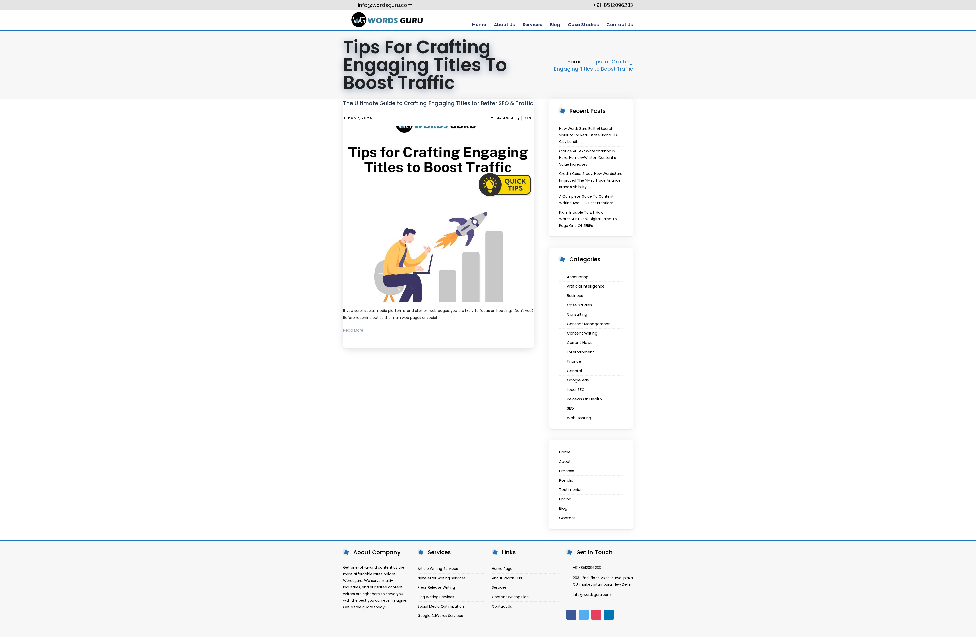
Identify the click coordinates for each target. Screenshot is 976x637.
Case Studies (579, 305)
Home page (502, 568)
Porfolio (566, 480)
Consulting (577, 314)
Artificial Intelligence (586, 286)
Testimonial (570, 489)
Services (499, 587)
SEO (527, 118)
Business (575, 295)
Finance (574, 361)
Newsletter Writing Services (442, 578)
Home (575, 61)
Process (566, 470)
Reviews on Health (584, 399)
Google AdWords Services (440, 615)
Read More (353, 330)
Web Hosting (579, 417)
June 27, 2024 (357, 118)
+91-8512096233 (612, 5)
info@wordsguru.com (385, 5)
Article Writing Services (438, 568)
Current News (579, 342)
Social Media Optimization (441, 606)
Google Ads (578, 380)
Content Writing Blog (510, 596)
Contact (567, 517)
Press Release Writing (436, 587)
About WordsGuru (507, 578)
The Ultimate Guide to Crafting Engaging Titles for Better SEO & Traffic (438, 103)
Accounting (577, 276)
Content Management (588, 323)
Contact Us (502, 606)
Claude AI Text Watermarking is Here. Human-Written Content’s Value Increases (587, 158)
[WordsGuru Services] (387, 20)
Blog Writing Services (436, 596)
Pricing (565, 499)
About (565, 461)
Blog (563, 508)
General (574, 370)
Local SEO (576, 389)
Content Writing (505, 118)
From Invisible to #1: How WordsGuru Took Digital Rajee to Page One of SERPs (588, 219)
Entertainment (580, 352)
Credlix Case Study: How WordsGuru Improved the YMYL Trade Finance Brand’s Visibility (590, 180)
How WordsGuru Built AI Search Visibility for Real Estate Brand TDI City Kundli (588, 135)
